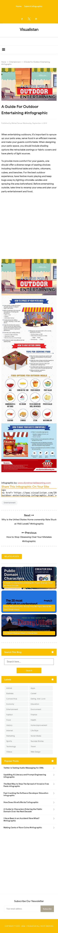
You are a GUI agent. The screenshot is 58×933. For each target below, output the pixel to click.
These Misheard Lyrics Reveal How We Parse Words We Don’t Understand (27, 608)
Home (18, 6)
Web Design (35, 752)
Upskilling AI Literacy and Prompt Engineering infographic (25, 775)
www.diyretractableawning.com (34, 483)
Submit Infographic (33, 6)
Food (8, 720)
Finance (34, 714)
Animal (9, 688)
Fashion (9, 714)
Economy (10, 704)
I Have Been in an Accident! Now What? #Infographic (21, 819)
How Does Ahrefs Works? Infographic (21, 802)
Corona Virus (11, 699)
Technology (11, 746)
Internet (9, 730)
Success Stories (37, 741)
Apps (33, 688)
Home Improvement (39, 725)
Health (33, 720)
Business (9, 693)
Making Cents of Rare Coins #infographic (23, 827)
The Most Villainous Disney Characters (20, 633)
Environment (36, 709)
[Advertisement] (29, 226)
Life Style (34, 730)
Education (35, 704)
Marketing (10, 736)
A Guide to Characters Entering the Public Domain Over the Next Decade (28, 584)
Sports (9, 741)
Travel (33, 746)
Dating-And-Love (38, 699)
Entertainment (9, 502)
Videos (9, 752)
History (9, 725)
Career (33, 693)
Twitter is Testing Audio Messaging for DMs (24, 768)
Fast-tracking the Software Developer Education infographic (26, 794)
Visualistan (31, 926)
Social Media (36, 736)
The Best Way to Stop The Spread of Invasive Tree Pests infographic (26, 785)
